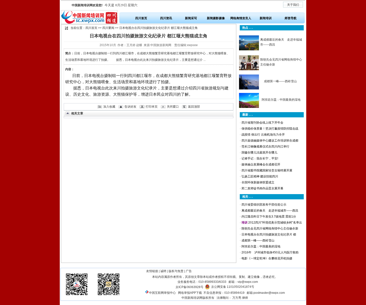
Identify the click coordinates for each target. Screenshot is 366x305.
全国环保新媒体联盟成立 (258, 182)
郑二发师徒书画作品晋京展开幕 (262, 188)
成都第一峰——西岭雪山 (280, 81)
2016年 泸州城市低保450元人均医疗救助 (270, 252)
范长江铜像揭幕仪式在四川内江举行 (265, 146)
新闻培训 (266, 18)
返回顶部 (194, 106)
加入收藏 (109, 106)
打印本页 (152, 106)
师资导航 (291, 18)
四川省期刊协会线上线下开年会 (262, 122)
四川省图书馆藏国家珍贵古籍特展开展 (267, 170)
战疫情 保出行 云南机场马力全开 (263, 134)
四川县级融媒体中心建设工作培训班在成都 (270, 140)
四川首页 (141, 18)
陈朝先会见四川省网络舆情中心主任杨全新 (270, 228)
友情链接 (152, 271)
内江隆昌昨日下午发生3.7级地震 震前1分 (269, 216)
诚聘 (163, 271)
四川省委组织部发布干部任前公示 (264, 204)
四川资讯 (166, 18)
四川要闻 (108, 28)
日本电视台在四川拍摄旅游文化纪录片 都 (269, 234)
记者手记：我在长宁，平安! (260, 158)
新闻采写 (191, 18)
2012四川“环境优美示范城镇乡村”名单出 (275, 222)
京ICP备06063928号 (189, 287)
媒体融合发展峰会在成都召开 (261, 164)
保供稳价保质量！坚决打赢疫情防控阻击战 (270, 128)
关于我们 (293, 4)
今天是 (104, 5)
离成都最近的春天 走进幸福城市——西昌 (270, 210)
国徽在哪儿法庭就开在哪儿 (259, 152)
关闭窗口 (173, 106)
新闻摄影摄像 (216, 18)
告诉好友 (130, 106)
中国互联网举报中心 (162, 293)
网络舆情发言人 (240, 18)
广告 (189, 271)
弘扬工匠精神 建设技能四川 (260, 176)
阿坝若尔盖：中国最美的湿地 (281, 99)
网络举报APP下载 (190, 293)
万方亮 (236, 298)
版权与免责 (176, 271)
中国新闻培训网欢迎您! (87, 5)
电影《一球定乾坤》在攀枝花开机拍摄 (267, 258)
